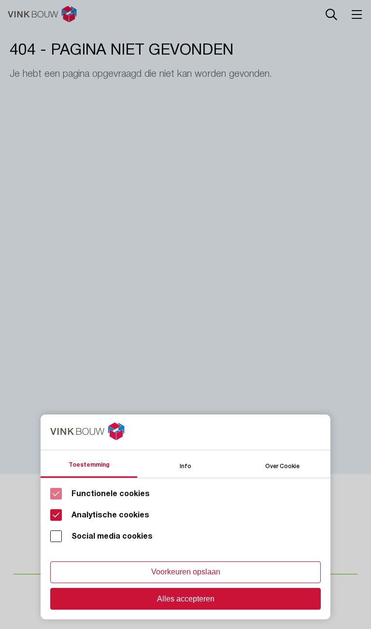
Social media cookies (112, 536)
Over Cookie (282, 465)
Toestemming (89, 465)
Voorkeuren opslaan (185, 572)
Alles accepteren (185, 599)
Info (185, 465)
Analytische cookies (110, 515)
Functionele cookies (110, 494)
